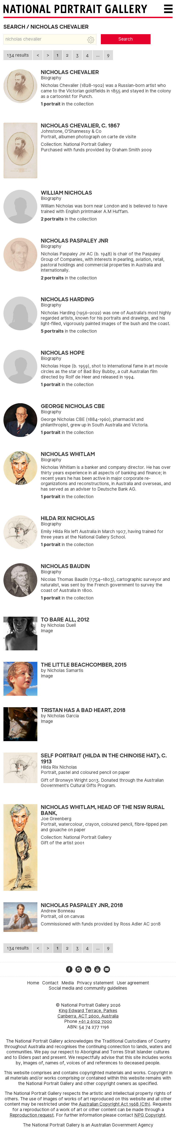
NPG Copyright (149, 1115)
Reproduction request (32, 1115)
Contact (50, 983)
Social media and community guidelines (88, 988)
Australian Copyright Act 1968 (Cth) (114, 1104)
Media (67, 983)
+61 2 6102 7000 (95, 1021)
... (98, 55)
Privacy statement (95, 983)
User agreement (133, 983)
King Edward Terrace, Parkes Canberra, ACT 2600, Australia (88, 1013)
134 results (18, 55)
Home (33, 983)
